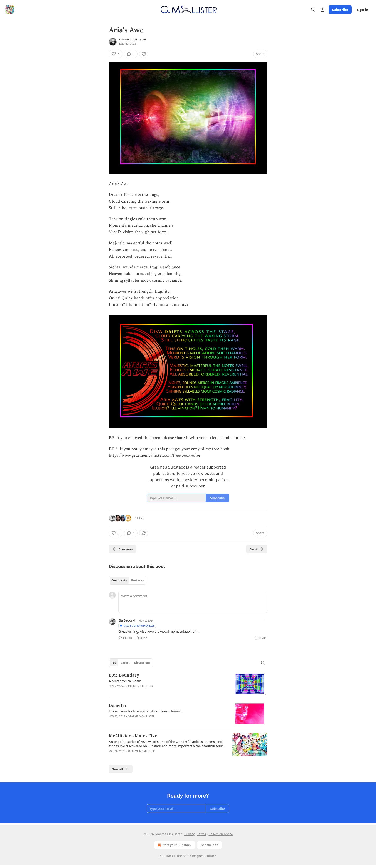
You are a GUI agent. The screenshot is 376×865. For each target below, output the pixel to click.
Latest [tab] (125, 663)
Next (254, 549)
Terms (201, 834)
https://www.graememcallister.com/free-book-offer (155, 455)
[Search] (313, 9)
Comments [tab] (119, 580)
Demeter (118, 705)
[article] (188, 683)
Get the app (209, 845)
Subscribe (340, 9)
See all (117, 769)
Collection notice (221, 834)
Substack (166, 856)
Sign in (362, 9)
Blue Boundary (124, 675)
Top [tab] (113, 663)
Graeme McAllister (132, 39)
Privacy (189, 834)
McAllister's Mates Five (133, 735)
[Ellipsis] (265, 620)
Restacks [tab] (137, 580)
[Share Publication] (322, 9)
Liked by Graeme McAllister (138, 625)
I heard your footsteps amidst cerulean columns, (145, 711)
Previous (125, 549)
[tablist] (127, 580)
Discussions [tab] (142, 663)
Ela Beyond (126, 620)
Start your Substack (176, 845)
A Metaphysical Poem (125, 681)
